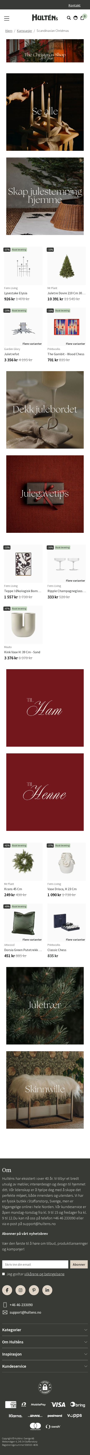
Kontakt (74, 5)
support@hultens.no (39, 1223)
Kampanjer (24, 30)
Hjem (8, 30)
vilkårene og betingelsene (44, 1274)
